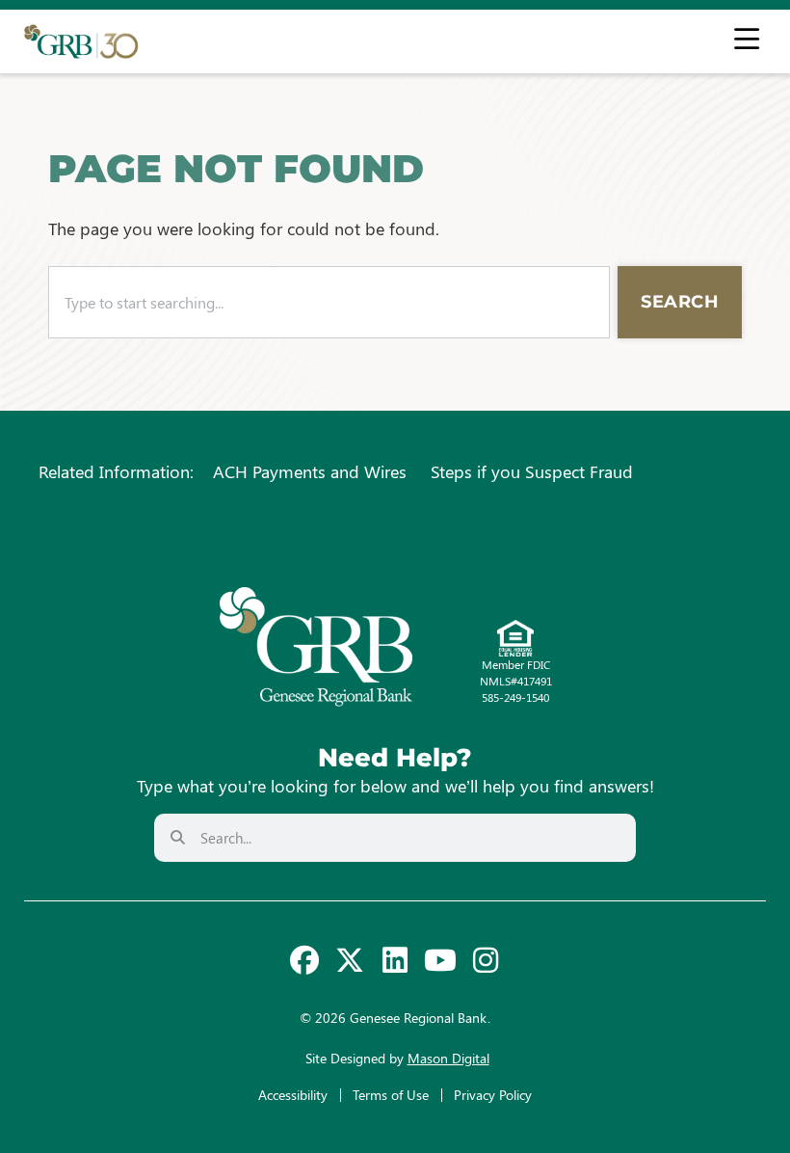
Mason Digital (448, 1058)
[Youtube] (440, 960)
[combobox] (329, 302)
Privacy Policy (493, 1095)
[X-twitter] (349, 960)
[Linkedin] (395, 960)
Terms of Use (391, 1095)
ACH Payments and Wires (310, 471)
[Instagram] (485, 960)
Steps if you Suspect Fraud (532, 471)
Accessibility (293, 1095)
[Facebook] (304, 960)
